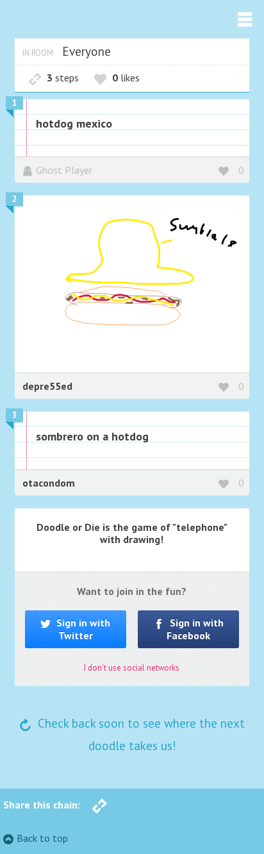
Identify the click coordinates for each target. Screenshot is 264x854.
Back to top (42, 838)
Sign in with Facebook (195, 628)
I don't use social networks (131, 667)
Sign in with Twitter (82, 628)
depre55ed (47, 386)
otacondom (48, 482)
